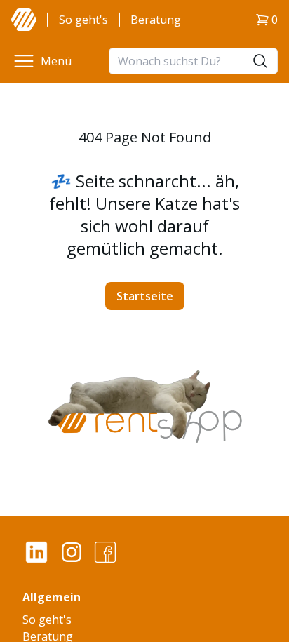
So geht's (83, 19)
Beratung (155, 19)
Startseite (144, 296)
